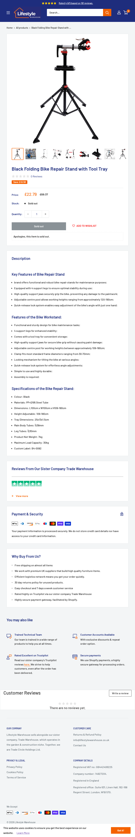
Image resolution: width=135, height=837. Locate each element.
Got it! (120, 830)
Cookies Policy (15, 772)
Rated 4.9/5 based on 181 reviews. (76, 3)
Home (10, 27)
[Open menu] (8, 12)
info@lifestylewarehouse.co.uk (91, 739)
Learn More (23, 832)
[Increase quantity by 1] (45, 214)
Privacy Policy (14, 766)
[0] (126, 12)
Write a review (120, 693)
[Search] (107, 12)
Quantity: (17, 214)
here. (27, 664)
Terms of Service (16, 777)
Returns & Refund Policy (87, 734)
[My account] (119, 12)
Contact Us (79, 745)
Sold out (39, 226)
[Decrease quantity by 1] (28, 214)
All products (22, 27)
